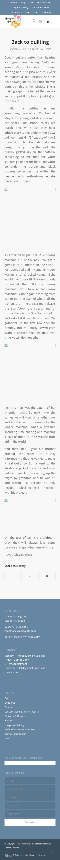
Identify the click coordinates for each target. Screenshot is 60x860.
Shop (23, 2)
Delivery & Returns (15, 716)
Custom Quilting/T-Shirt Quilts (21, 711)
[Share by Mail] (47, 576)
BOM (35, 48)
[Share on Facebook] (13, 576)
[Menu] (40, 21)
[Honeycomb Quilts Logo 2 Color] (24, 21)
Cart (36, 12)
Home (14, 2)
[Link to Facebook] (53, 851)
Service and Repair (41, 7)
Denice (47, 48)
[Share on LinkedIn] (30, 576)
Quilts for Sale (43, 2)
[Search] (32, 21)
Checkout (46, 12)
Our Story (15, 12)
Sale (31, 2)
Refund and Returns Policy (19, 729)
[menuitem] (14, 2)
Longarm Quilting (20, 7)
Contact (27, 12)
